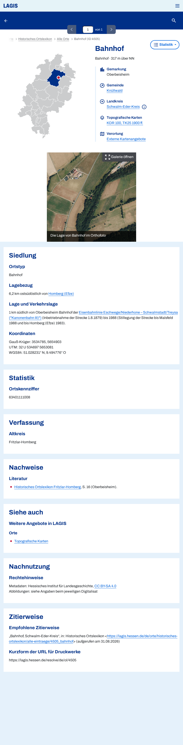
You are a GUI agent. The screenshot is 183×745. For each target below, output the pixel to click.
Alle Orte (63, 39)
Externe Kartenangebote (126, 139)
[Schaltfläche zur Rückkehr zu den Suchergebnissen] (6, 20)
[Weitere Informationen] (144, 106)
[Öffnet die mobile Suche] (173, 20)
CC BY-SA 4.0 (105, 586)
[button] (177, 5)
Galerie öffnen (121, 157)
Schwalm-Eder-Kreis (123, 106)
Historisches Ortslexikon (35, 39)
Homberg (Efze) (61, 294)
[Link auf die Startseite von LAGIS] (26, 6)
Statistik (166, 44)
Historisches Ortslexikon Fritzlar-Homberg (47, 487)
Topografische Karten (31, 541)
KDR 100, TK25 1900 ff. (125, 123)
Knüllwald (115, 90)
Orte (10, 39)
